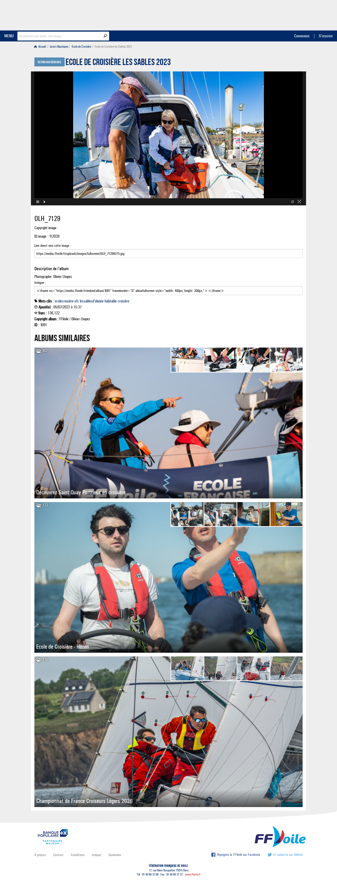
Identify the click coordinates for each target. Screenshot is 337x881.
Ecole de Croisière (81, 47)
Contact (58, 855)
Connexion (301, 35)
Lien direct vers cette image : (52, 245)
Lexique (96, 855)
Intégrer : (40, 282)
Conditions (78, 855)
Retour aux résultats (49, 62)
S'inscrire (326, 35)
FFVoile (274, 14)
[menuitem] (41, 47)
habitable (111, 301)
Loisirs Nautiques (59, 47)
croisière (123, 301)
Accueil (42, 47)
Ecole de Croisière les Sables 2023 (118, 63)
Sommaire (114, 855)
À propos (40, 855)
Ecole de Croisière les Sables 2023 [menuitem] (113, 47)
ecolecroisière (64, 301)
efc (77, 301)
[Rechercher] (105, 35)
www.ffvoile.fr (193, 874)
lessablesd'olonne (92, 301)
